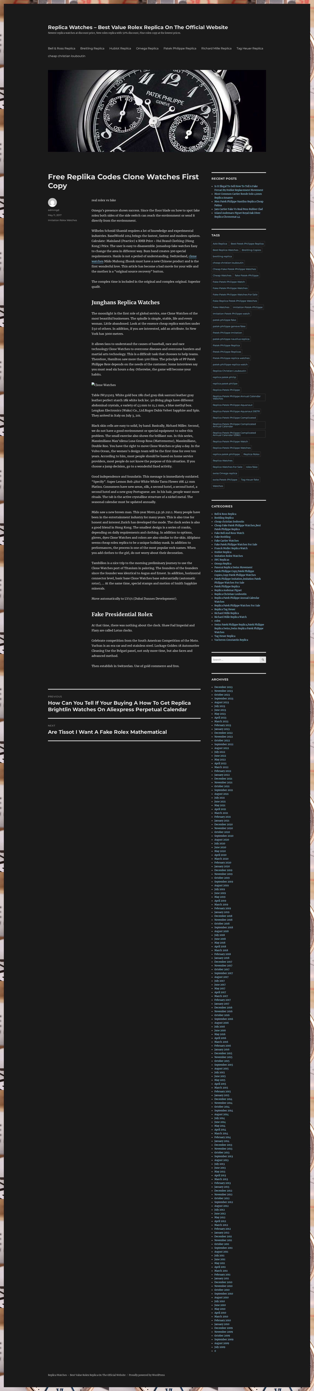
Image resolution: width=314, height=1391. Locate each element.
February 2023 (222, 725)
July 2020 (219, 843)
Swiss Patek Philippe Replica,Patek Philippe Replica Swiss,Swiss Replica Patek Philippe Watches (239, 628)
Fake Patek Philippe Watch (229, 281)
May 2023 (220, 713)
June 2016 (220, 1030)
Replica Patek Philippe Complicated (234, 417)
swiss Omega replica (225, 473)
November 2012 (223, 1194)
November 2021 (223, 782)
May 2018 (219, 942)
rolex (217, 620)
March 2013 (221, 1179)
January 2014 (221, 1141)
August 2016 (221, 1022)
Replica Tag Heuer (224, 609)
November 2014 (223, 1103)
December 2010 (223, 1282)
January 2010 (221, 1324)
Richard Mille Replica (216, 48)
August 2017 (221, 977)
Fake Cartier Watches (226, 540)
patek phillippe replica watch (230, 364)
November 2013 (223, 1148)
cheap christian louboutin (66, 56)
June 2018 (220, 938)
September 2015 (223, 1064)
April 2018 (220, 946)
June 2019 (220, 893)
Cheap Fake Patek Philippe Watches (234, 269)
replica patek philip (224, 377)
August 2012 (221, 1206)
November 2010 (223, 1286)
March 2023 (221, 721)
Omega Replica (147, 48)
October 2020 (222, 832)
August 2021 (221, 794)
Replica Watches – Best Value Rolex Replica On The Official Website (138, 27)
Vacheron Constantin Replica (231, 639)
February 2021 (222, 816)
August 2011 (221, 1251)
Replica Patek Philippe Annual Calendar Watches (237, 397)
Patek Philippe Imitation (227, 332)
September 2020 (223, 835)
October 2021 (222, 786)
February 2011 (222, 1274)
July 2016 (219, 1026)
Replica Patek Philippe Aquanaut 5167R (236, 411)
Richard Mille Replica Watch (230, 617)
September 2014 (223, 1110)
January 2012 (221, 1232)
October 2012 (222, 1198)
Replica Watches (222, 460)
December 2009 (223, 1328)
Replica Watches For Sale (227, 466)
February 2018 (222, 954)
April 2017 (220, 992)
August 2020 (221, 839)
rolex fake (251, 466)
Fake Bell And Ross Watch (229, 533)
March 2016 (221, 1041)
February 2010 (222, 1320)
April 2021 (220, 809)
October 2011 (221, 1244)
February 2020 (222, 862)
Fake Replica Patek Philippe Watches (235, 300)
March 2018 (221, 950)
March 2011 (221, 1270)
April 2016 (220, 1038)
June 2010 (220, 1305)
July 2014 (219, 1118)
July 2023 (219, 706)
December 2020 (223, 824)
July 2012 (219, 1209)
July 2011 (219, 1255)
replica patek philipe (225, 383)
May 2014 (219, 1125)
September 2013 (223, 1156)
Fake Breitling (222, 536)
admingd (53, 210)
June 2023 (220, 710)
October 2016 (222, 1015)
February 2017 (222, 1000)
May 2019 (220, 897)
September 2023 (223, 698)
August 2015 (221, 1068)
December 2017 (223, 961)
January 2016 (222, 1049)
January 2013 (221, 1186)
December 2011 (223, 1236)
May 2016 (220, 1034)
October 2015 (222, 1061)
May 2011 (219, 1263)
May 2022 (220, 759)
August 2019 (221, 885)
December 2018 (223, 916)
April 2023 (220, 717)
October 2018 (222, 923)
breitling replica (222, 256)
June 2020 (220, 847)
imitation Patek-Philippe (248, 307)
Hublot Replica (120, 48)
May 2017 (219, 988)
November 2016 (223, 1011)
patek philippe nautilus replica (231, 339)
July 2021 (219, 797)
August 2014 (221, 1114)
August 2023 (221, 702)
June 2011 (219, 1259)
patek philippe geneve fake (229, 326)
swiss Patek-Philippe (225, 479)
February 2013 (222, 1183)
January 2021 (221, 820)
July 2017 (219, 980)
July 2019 (219, 889)
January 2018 (221, 958)
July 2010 (219, 1301)
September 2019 (223, 881)
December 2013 (223, 1144)
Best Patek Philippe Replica (247, 243)
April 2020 (220, 855)
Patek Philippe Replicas (227, 351)
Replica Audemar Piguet (228, 590)
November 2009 (223, 1331)
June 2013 (220, 1167)
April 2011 (220, 1267)
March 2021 (221, 813)
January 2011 (221, 1278)
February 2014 (222, 1137)
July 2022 (219, 752)
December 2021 (223, 778)
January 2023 (222, 729)
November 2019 (223, 874)
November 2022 (223, 736)
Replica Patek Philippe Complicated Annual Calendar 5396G (234, 434)
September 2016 (223, 1019)
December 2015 (223, 1053)
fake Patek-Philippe (247, 275)
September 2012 (223, 1202)
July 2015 (219, 1072)
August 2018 (221, 931)
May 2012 (219, 1217)
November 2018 (223, 919)
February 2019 (222, 908)
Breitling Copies (251, 250)
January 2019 (222, 912)
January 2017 (221, 1003)
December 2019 (223, 870)
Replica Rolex (251, 454)
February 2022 (222, 771)
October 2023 (222, 694)
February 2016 (222, 1045)
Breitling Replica (92, 48)
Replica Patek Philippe (226, 389)
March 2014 (221, 1133)
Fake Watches (221, 307)
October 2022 (222, 740)
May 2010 (219, 1309)
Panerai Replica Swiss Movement (233, 567)
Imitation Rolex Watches (62, 220)
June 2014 (220, 1122)
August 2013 (221, 1160)
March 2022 (221, 767)
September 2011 (223, 1247)
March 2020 (221, 858)
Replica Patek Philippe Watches (232, 447)
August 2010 (221, 1297)
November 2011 (223, 1240)
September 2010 (223, 1293)
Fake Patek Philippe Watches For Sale (235, 294)
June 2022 (220, 755)
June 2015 (220, 1076)
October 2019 (222, 877)
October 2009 (222, 1335)
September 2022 (223, 744)
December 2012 (223, 1190)
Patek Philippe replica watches (231, 358)
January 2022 (222, 774)
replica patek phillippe (226, 454)
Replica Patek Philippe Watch (230, 441)
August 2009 (221, 1343)
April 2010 (220, 1312)
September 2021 (223, 790)
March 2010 (221, 1316)
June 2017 (220, 984)
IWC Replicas (221, 559)
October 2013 (221, 1152)
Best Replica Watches (225, 250)
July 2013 (219, 1164)
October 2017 (222, 969)
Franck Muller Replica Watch (231, 548)
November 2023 (223, 691)
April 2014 (220, 1129)
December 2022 (223, 732)
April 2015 (220, 1083)
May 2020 (220, 851)
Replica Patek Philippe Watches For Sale (237, 605)
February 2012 (222, 1228)
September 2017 (223, 973)
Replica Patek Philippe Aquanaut (232, 404)
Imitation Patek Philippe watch (231, 313)
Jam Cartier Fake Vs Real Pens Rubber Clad (238, 209)
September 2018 (223, 927)
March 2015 (221, 1087)
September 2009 (224, 1339)
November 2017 (223, 965)
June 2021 (220, 801)
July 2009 (219, 1347)
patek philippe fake (224, 319)
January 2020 (222, 866)
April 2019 (220, 900)
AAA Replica (220, 243)
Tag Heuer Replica (250, 48)
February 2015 (222, 1091)
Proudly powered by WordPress (147, 1375)
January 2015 (221, 1095)
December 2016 (223, 1007)
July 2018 (219, 935)
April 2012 (220, 1221)
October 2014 (222, 1106)
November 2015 (223, 1057)
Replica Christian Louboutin (229, 370)
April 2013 (220, 1175)
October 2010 (222, 1289)
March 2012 (221, 1225)
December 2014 (223, 1099)
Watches (218, 485)
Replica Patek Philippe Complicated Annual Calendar (234, 425)
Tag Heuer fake (250, 479)
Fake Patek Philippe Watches (230, 288)
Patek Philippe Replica (180, 48)
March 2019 (221, 904)
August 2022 (221, 748)
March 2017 (221, 996)
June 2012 (220, 1213)
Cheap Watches (222, 275)
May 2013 (219, 1171)
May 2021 (219, 805)
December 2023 (223, 687)
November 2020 (223, 828)
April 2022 (220, 763)
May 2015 (219, 1080)
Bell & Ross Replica (61, 48)
